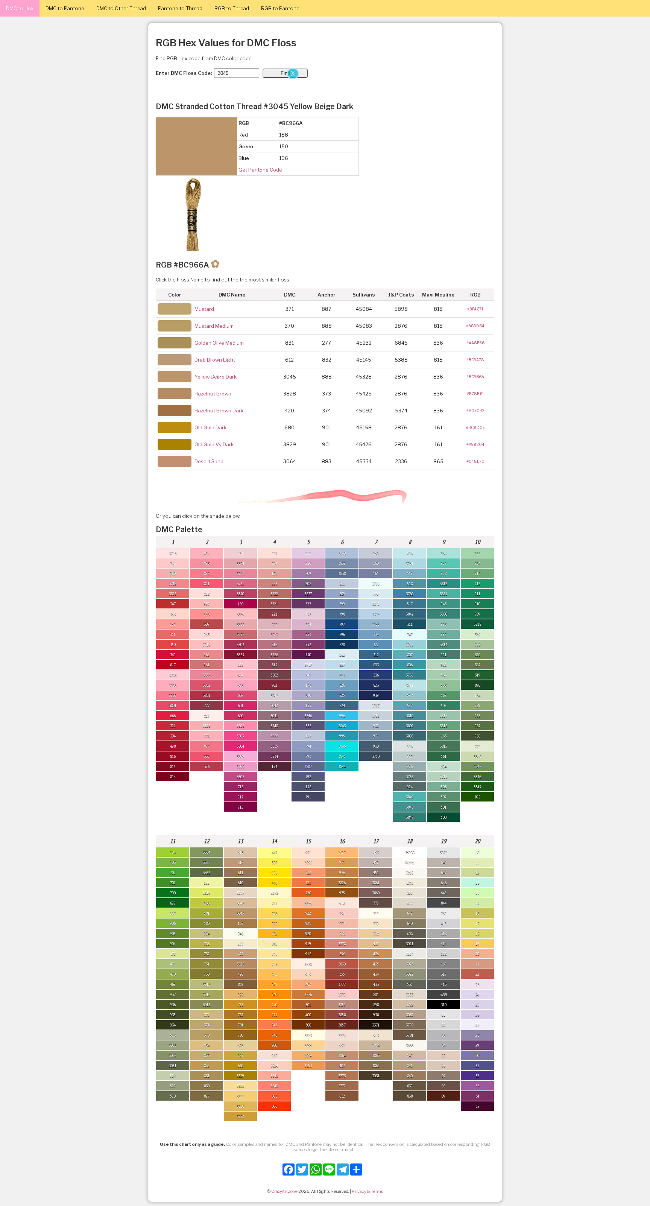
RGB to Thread (231, 8)
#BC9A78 (475, 359)
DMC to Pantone (65, 8)
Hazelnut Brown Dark (218, 411)
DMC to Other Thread (121, 8)
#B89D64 (475, 326)
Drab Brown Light (214, 360)
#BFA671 (475, 309)
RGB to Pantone (280, 8)
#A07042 (475, 410)
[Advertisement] (150, 123)
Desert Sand (208, 461)
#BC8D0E (475, 427)
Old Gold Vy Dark (214, 444)
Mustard (204, 309)
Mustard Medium (214, 326)
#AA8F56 (475, 343)
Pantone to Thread (180, 8)
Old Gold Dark (210, 427)
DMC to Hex (19, 8)
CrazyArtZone (284, 1191)
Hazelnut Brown (212, 394)
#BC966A (475, 376)
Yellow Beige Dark (215, 377)
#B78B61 (475, 393)
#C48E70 (475, 461)
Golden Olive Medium (219, 343)
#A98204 (475, 444)
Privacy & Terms (367, 1191)
